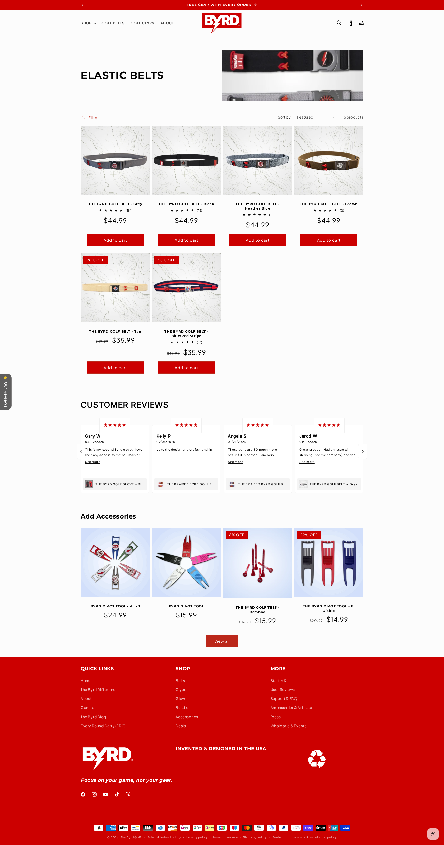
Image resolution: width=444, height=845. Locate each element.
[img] (115, 425)
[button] (88, 22)
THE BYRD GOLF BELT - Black (187, 204)
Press (276, 716)
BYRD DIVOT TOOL (186, 606)
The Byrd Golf (131, 837)
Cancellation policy (322, 837)
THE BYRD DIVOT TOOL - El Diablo (329, 608)
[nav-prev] (81, 451)
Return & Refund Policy (164, 837)
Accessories (186, 716)
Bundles (182, 707)
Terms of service (225, 837)
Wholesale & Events (289, 725)
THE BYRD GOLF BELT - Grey (115, 204)
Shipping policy (255, 837)
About (86, 698)
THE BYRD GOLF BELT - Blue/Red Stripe (186, 333)
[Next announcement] (361, 5)
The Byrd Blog (93, 716)
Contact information (287, 837)
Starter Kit (280, 680)
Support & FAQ (284, 698)
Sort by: (285, 117)
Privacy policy (197, 837)
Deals (180, 725)
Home (86, 680)
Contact (88, 707)
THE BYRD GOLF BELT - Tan (115, 331)
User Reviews (283, 689)
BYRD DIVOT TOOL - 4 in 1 (115, 606)
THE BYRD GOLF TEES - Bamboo (258, 609)
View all (222, 641)
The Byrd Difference (99, 689)
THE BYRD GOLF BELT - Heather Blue (258, 206)
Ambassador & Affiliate (291, 707)
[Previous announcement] (82, 5)
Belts (180, 680)
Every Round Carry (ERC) (103, 725)
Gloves (182, 698)
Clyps (180, 689)
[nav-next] (362, 451)
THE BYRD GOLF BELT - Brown (329, 204)
